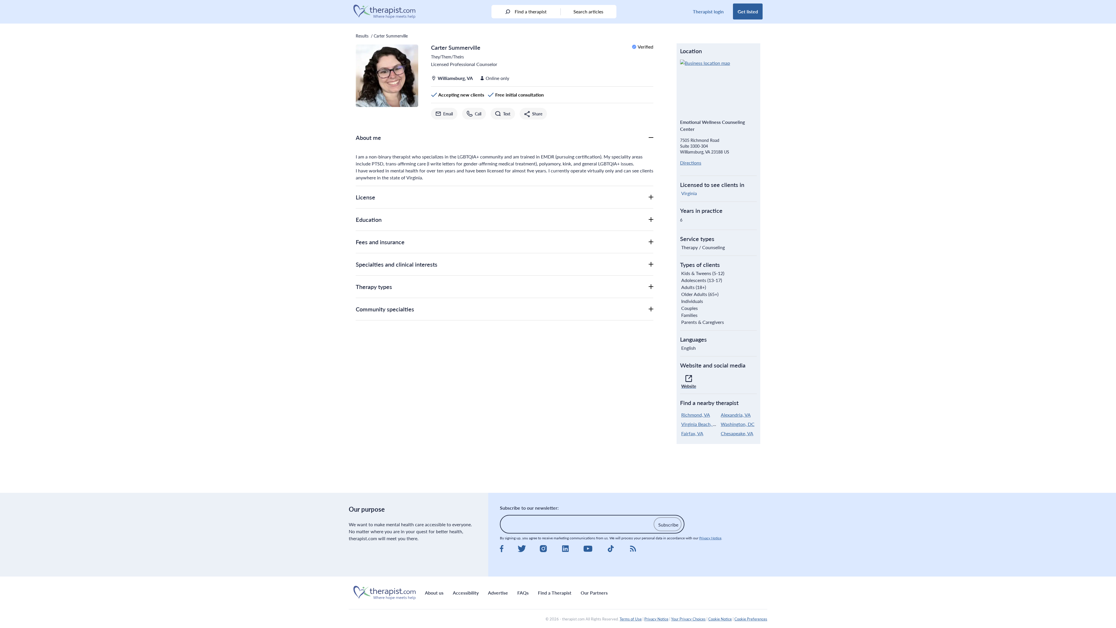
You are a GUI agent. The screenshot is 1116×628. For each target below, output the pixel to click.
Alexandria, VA (736, 414)
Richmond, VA (695, 414)
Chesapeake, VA (737, 433)
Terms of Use (631, 619)
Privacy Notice (710, 538)
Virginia (689, 193)
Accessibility (466, 592)
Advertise (498, 592)
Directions (690, 162)
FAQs (523, 592)
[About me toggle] (651, 137)
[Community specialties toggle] (651, 309)
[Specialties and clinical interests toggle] (651, 264)
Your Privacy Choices (688, 619)
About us (434, 592)
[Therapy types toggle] (651, 286)
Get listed (748, 11)
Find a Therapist (554, 592)
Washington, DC (737, 424)
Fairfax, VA (692, 433)
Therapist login (708, 11)
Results (362, 36)
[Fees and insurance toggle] (651, 242)
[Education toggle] (651, 219)
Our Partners (594, 592)
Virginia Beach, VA (700, 424)
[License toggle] (651, 197)
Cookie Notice (720, 619)
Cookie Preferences (750, 619)
